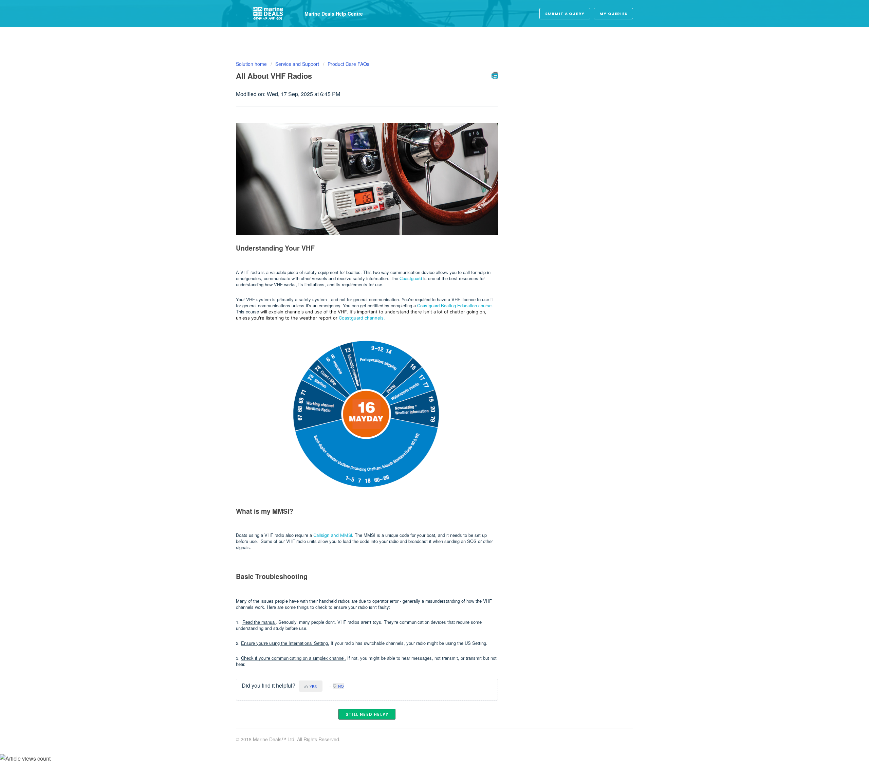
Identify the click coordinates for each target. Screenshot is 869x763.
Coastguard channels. (362, 318)
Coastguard (411, 278)
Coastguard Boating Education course (454, 305)
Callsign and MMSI (332, 535)
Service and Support (297, 63)
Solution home (252, 63)
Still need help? (367, 714)
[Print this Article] (495, 75)
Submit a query (565, 13)
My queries (613, 13)
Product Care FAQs (348, 63)
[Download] (422, 299)
